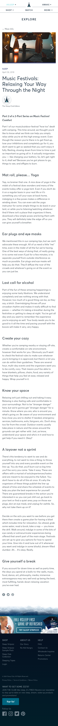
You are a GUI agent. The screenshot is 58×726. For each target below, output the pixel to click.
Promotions (43, 659)
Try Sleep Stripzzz (29, 630)
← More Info (8, 29)
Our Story (24, 644)
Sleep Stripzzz (8, 644)
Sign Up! (10, 701)
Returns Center (44, 655)
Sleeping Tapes (8, 660)
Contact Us (43, 648)
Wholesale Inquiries (46, 651)
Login (4, 664)
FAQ (40, 644)
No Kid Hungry (26, 648)
